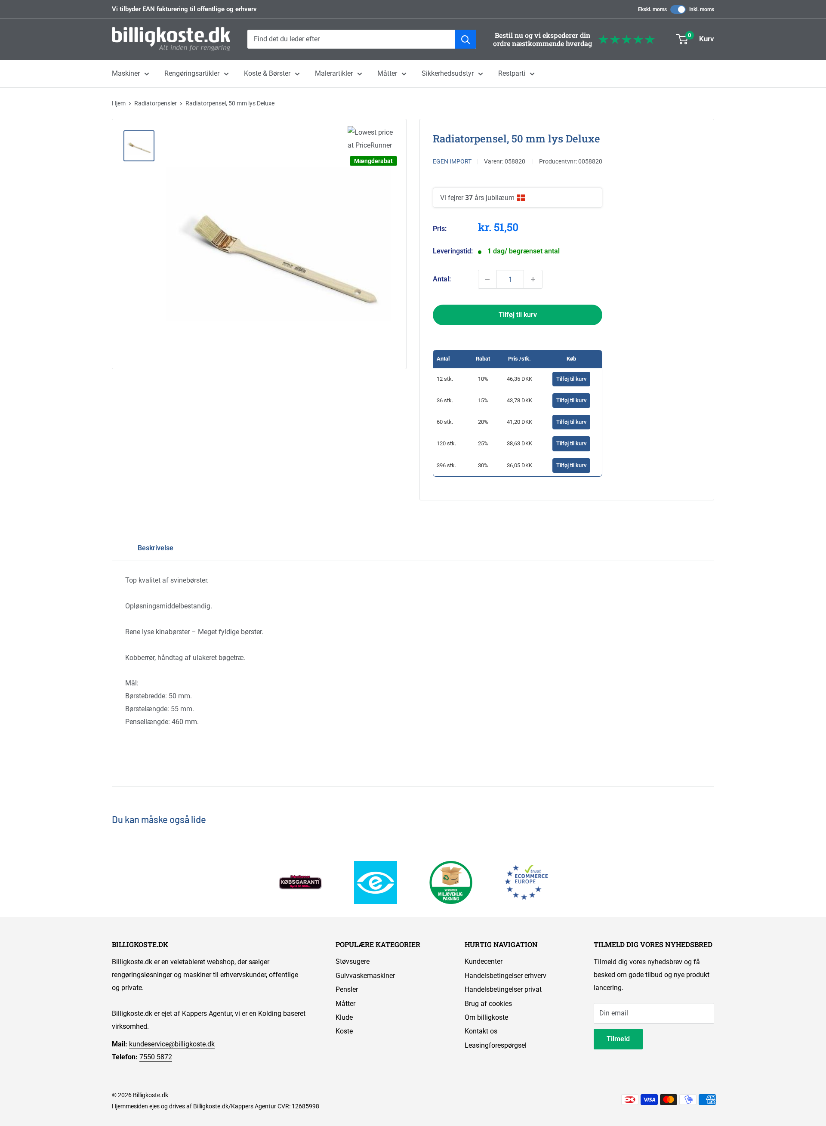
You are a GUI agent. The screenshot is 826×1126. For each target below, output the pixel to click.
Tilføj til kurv (518, 315)
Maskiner (126, 73)
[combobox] (351, 39)
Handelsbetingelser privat (503, 989)
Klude (344, 1017)
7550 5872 (155, 1057)
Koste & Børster (267, 73)
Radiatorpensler (155, 103)
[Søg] (465, 39)
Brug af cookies (488, 1004)
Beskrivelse (155, 548)
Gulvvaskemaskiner (365, 976)
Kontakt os (481, 1031)
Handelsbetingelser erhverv (505, 976)
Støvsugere (353, 961)
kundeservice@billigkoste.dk (172, 1044)
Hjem (119, 103)
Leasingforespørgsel (496, 1045)
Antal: (442, 279)
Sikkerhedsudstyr (448, 73)
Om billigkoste (486, 1017)
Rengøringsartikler (191, 73)
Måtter (387, 73)
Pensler (347, 989)
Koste (344, 1031)
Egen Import (452, 161)
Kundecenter (483, 961)
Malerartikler (334, 73)
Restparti (511, 73)
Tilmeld (618, 1039)
